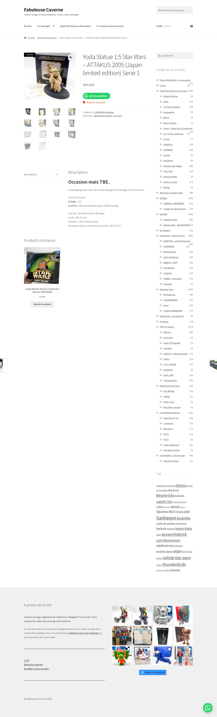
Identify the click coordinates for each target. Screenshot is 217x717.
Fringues (164, 321)
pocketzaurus (164, 551)
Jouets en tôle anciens (174, 208)
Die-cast (167, 507)
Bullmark (179, 495)
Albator (167, 332)
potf (185, 551)
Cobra (166, 359)
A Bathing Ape (163, 486)
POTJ (166, 439)
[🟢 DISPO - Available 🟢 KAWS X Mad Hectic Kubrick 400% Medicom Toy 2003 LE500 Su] (162, 615)
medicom (162, 545)
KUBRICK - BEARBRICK (173, 203)
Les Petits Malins (171, 106)
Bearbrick (173, 490)
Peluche (179, 545)
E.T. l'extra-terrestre (173, 133)
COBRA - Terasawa (172, 278)
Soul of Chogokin (171, 343)
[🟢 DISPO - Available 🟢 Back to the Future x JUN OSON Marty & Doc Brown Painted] (183, 656)
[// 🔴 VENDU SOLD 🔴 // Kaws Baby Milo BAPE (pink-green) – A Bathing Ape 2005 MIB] (122, 656)
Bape (165, 490)
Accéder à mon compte (36, 668)
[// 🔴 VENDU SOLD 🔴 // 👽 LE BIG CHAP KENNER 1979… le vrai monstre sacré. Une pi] (183, 615)
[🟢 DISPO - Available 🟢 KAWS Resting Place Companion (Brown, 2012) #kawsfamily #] (122, 615)
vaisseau (175, 570)
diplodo (175, 506)
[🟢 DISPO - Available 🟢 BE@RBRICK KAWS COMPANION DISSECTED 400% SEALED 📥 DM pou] (162, 635)
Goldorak (168, 369)
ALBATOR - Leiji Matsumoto (176, 241)
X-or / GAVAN (169, 364)
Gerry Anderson (171, 257)
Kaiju (188, 528)
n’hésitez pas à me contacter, (84, 633)
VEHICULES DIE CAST (170, 386)
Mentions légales (33, 664)
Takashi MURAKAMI (172, 310)
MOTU (166, 117)
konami (167, 534)
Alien (165, 101)
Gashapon (166, 518)
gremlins (171, 523)
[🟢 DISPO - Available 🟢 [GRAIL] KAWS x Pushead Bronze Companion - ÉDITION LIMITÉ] (183, 635)
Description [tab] (30, 174)
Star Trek (168, 171)
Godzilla (167, 273)
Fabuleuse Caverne (43, 10)
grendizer (181, 523)
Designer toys (166, 289)
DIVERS (163, 198)
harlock (161, 528)
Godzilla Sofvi (170, 219)
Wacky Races (169, 251)
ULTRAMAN (168, 246)
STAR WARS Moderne (47, 37)
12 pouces (168, 423)
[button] (70, 57)
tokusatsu (160, 570)
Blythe (166, 187)
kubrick (180, 534)
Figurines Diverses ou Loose (173, 90)
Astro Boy (168, 337)
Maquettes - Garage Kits (172, 316)
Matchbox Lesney (172, 407)
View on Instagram (154, 672)
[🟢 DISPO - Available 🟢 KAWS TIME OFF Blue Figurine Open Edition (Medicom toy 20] (162, 656)
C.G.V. (26, 660)
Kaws (166, 305)
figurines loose (170, 461)
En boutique (43, 26)
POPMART (168, 149)
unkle (167, 570)
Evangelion (168, 112)
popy (177, 551)
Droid (182, 507)
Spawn (166, 155)
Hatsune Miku (170, 176)
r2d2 (190, 551)
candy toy (164, 501)
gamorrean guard (103, 115)
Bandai (159, 490)
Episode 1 (168, 428)
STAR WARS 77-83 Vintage (172, 455)
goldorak (161, 523)
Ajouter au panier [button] (42, 304)
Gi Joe (166, 139)
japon (179, 528)
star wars (117, 115)
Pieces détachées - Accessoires (175, 80)
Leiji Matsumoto (168, 540)
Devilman (168, 160)
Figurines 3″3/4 (170, 418)
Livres (163, 85)
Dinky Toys (168, 402)
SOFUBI (163, 214)
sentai (159, 558)
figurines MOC (165, 511)
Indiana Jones (170, 182)
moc (171, 545)
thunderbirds (174, 564)
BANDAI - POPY (170, 262)
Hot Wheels (169, 391)
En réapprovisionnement (110, 26)
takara (159, 565)
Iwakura (171, 528)
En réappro (165, 230)
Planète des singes (172, 166)
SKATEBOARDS (170, 300)
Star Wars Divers (171, 450)
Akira (172, 486)
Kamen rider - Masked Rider (176, 225)
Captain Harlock (179, 502)
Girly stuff (168, 375)
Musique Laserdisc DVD (171, 192)
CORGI (166, 396)
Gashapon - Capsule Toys (172, 235)
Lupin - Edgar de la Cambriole (177, 128)
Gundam (167, 284)
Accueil (28, 26)
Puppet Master (170, 96)
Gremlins (167, 144)
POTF (166, 434)
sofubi (168, 557)
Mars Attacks (169, 123)
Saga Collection (171, 444)
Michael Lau (169, 294)
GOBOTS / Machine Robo (175, 353)
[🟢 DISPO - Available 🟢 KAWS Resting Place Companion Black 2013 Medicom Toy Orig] (142, 615)
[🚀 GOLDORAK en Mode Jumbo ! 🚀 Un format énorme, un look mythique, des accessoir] (122, 635)
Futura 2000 (182, 511)
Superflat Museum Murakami (75, 26)
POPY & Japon (167, 326)
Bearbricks (165, 495)
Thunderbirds (170, 380)
